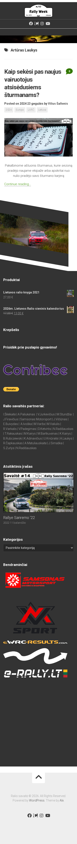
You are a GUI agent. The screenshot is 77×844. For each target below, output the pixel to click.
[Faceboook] (31, 23)
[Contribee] (36, 23)
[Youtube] (48, 23)
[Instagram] (42, 23)
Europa (20, 109)
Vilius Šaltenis (58, 103)
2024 (9, 109)
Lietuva (42, 109)
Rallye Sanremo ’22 (19, 517)
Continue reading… (17, 184)
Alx (62, 800)
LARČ (31, 109)
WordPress (36, 800)
